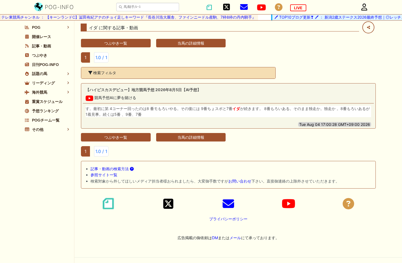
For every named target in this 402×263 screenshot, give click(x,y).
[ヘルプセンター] (278, 7)
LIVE (298, 7)
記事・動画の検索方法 (110, 168)
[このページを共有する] (368, 27)
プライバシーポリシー (228, 218)
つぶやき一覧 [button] (115, 43)
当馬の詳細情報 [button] (190, 43)
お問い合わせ (239, 181)
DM (215, 237)
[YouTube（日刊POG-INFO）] (261, 7)
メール (235, 237)
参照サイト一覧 (104, 174)
